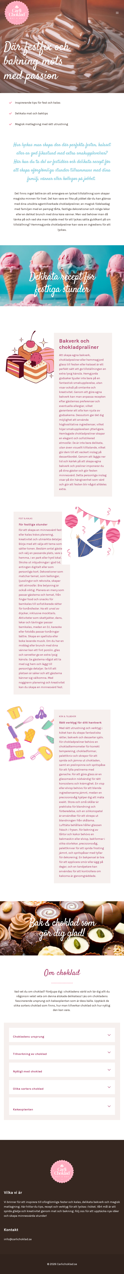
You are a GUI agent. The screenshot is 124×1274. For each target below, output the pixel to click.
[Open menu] (117, 12)
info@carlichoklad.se (18, 1239)
